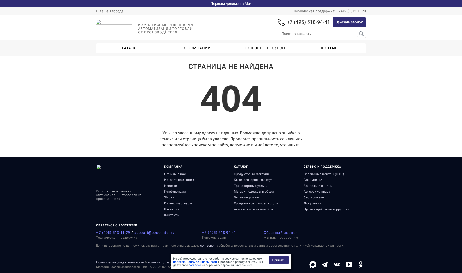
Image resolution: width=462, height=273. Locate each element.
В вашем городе (109, 11)
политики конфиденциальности (195, 262)
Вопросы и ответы (318, 186)
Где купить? (313, 180)
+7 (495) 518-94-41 (219, 232)
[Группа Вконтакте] (337, 264)
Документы (313, 203)
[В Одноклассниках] (361, 264)
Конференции (175, 191)
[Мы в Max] (313, 264)
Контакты (332, 48)
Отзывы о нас (175, 174)
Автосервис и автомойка (253, 209)
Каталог (130, 48)
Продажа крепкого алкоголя (256, 203)
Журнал (170, 197)
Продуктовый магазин (251, 174)
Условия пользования (164, 262)
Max (248, 3)
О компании (197, 48)
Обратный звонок (281, 232)
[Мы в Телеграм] (325, 264)
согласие (207, 245)
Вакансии (172, 209)
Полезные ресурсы (265, 48)
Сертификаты (314, 197)
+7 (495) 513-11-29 (113, 232)
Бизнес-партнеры (178, 203)
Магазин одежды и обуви (254, 191)
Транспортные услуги (251, 186)
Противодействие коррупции (327, 209)
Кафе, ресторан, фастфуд (253, 180)
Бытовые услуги (246, 197)
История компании (179, 180)
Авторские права (317, 191)
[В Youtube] (349, 264)
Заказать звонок (349, 22)
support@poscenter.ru (154, 232)
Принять (279, 260)
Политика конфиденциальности (120, 262)
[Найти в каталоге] (361, 34)
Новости (170, 186)
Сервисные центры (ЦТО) (324, 174)
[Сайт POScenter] (114, 30)
